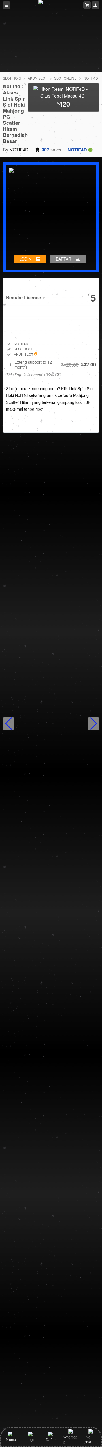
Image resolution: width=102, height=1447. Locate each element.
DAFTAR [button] (63, 259)
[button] (8, 723)
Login (31, 1439)
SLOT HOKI (12, 78)
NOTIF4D (91, 78)
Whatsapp (70, 1439)
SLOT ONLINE (65, 78)
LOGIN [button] (25, 259)
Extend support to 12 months (55, 364)
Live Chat (87, 1439)
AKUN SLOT (37, 78)
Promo (11, 1439)
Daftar (51, 1439)
